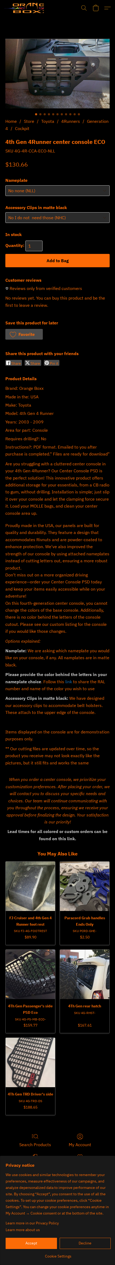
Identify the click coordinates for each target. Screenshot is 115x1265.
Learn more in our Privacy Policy (32, 1223)
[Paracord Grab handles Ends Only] (84, 886)
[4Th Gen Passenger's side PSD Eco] (30, 974)
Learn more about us (23, 1229)
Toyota (47, 121)
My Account (80, 1144)
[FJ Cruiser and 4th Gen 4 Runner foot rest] (30, 886)
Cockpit (22, 128)
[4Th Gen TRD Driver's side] (30, 1062)
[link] (58, 1254)
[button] (24, 8)
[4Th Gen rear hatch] (84, 974)
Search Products (35, 1144)
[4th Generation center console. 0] (57, 73)
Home (11, 121)
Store (29, 121)
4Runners (70, 121)
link (68, 681)
